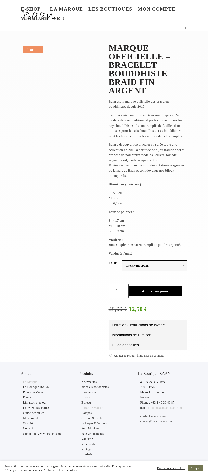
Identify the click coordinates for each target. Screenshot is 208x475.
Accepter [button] (195, 468)
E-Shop (31, 10)
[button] (136, 355)
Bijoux (85, 397)
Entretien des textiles (36, 407)
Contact (28, 428)
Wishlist (34, 19)
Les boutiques (110, 10)
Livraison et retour (35, 402)
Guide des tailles (33, 413)
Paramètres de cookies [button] (171, 468)
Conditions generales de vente (42, 433)
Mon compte (157, 10)
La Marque (30, 382)
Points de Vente (33, 392)
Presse (27, 397)
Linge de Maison (92, 407)
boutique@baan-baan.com (165, 407)
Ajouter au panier (156, 291)
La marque (66, 10)
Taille (113, 263)
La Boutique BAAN (36, 387)
